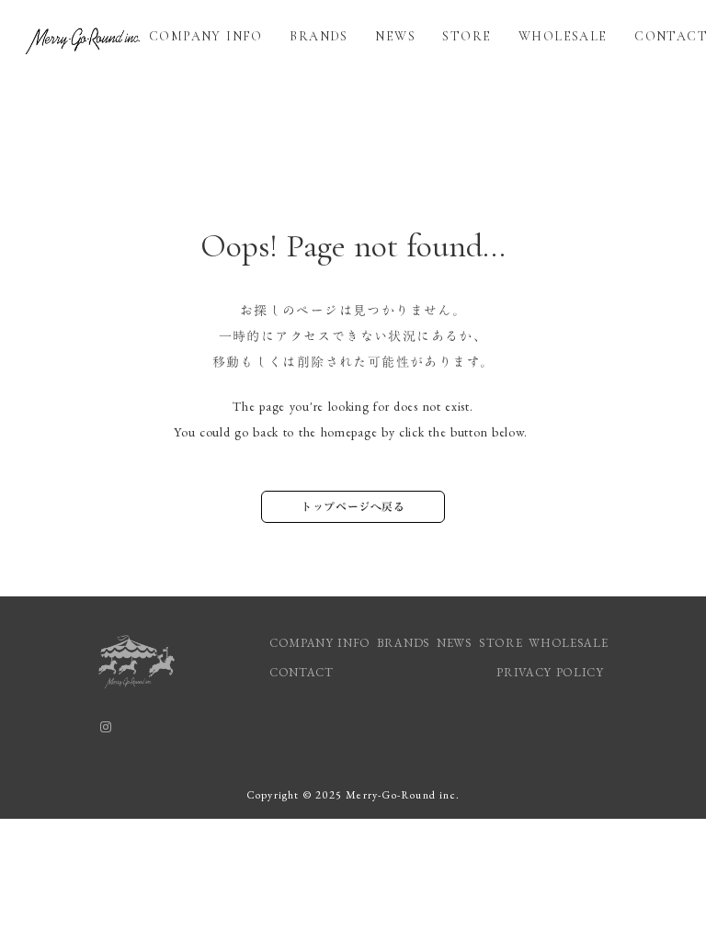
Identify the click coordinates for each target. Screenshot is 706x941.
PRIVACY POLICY (552, 672)
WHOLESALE (563, 36)
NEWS (395, 36)
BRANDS (318, 36)
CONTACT (301, 672)
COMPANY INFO (206, 36)
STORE (466, 36)
